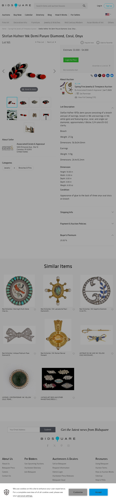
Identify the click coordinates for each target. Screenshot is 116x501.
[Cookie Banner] (58, 492)
